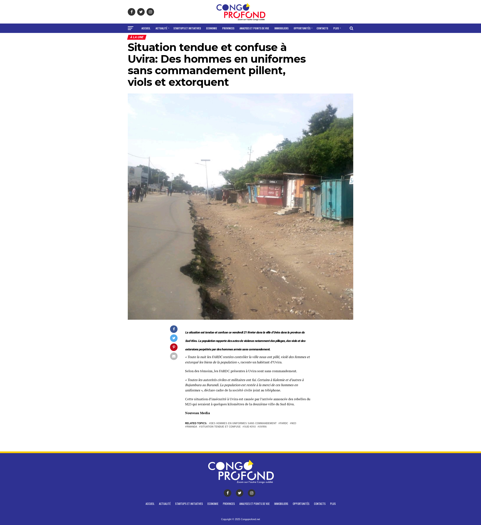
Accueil (145, 28)
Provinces (228, 28)
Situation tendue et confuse (220, 427)
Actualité (161, 28)
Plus (336, 28)
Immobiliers (281, 28)
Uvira (263, 427)
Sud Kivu (250, 427)
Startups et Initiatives (187, 28)
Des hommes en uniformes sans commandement (243, 423)
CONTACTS (322, 28)
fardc (284, 423)
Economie (211, 28)
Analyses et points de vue (254, 28)
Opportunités (302, 28)
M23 (293, 423)
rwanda (192, 427)
